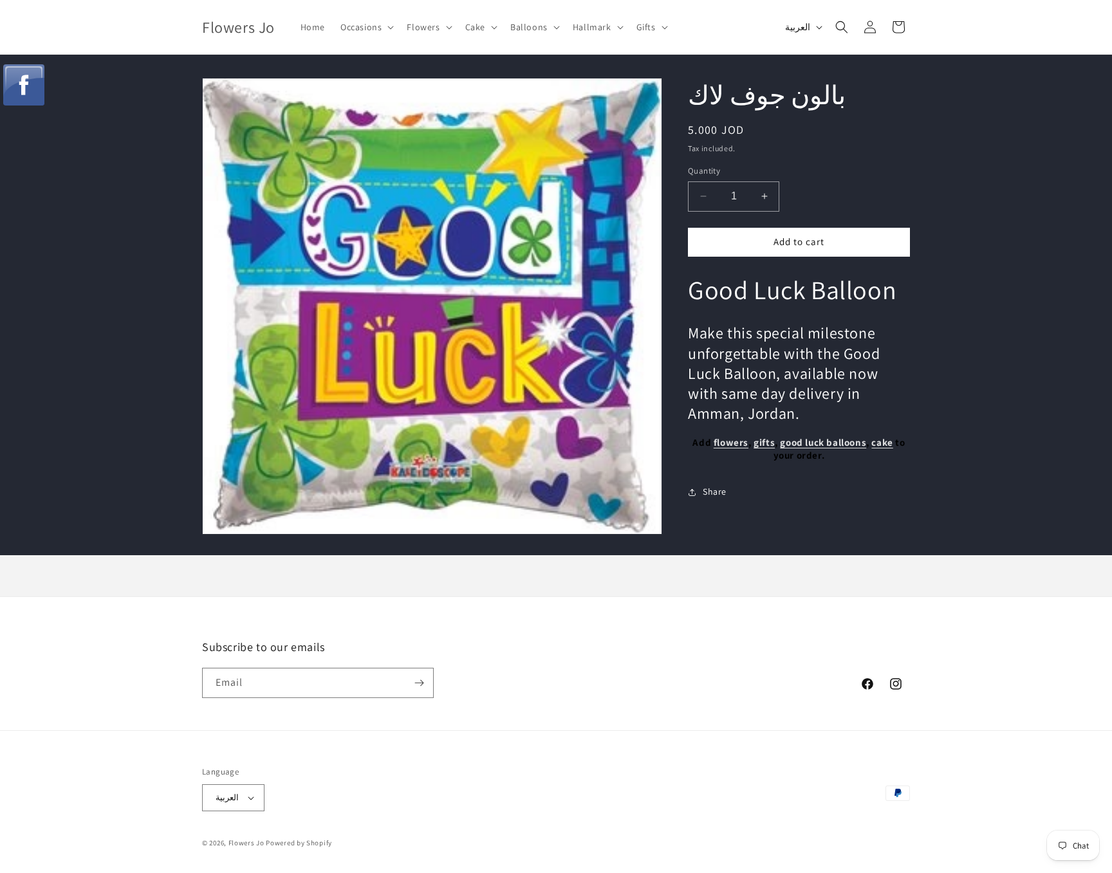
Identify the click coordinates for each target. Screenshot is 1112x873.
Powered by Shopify (299, 842)
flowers (731, 443)
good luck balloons (823, 443)
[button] (366, 27)
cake (882, 443)
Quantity (704, 170)
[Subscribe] (419, 683)
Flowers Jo (246, 842)
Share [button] (715, 491)
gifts (764, 443)
